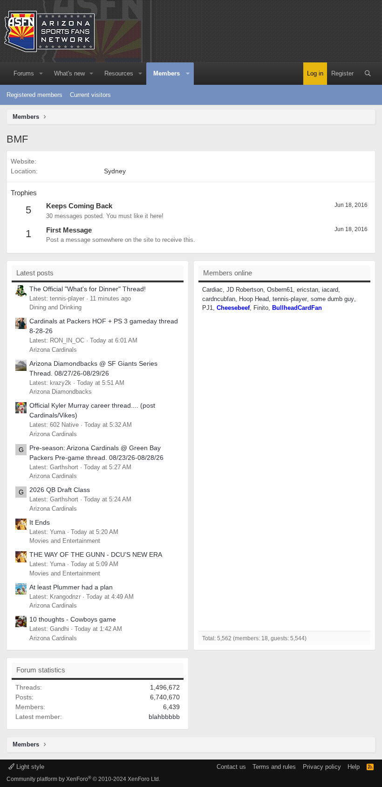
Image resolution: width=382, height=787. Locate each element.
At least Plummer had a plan (71, 587)
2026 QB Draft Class (59, 489)
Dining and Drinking (55, 307)
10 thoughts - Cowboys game (72, 619)
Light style (29, 766)
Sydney (115, 171)
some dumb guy (332, 298)
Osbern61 (280, 289)
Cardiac (212, 289)
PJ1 (207, 307)
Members (166, 73)
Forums (24, 73)
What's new (69, 73)
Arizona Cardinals (53, 349)
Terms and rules (274, 766)
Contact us (231, 766)
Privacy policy (322, 766)
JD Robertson (244, 289)
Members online (227, 273)
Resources (118, 73)
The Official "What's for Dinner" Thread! (87, 289)
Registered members (34, 94)
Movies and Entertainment (64, 540)
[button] (41, 73)
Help (354, 766)
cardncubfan (218, 298)
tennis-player (290, 298)
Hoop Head (254, 298)
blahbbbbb (164, 716)
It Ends (39, 522)
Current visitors (90, 94)
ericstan (307, 289)
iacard (330, 289)
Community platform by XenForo (83, 779)
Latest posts (35, 273)
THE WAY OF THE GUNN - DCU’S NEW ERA (95, 554)
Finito (260, 307)
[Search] (367, 73)
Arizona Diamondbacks (60, 391)
